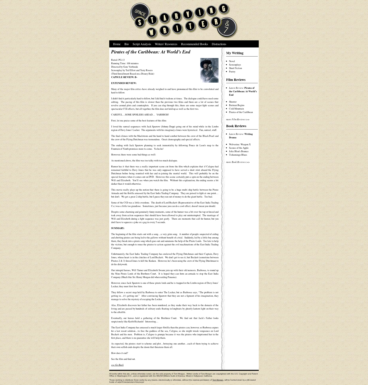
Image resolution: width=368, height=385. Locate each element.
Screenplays (235, 64)
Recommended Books (194, 44)
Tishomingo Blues (238, 154)
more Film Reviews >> (238, 119)
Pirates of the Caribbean (241, 112)
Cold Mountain (236, 108)
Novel (232, 61)
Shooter (233, 101)
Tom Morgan (217, 380)
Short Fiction (235, 68)
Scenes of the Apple (239, 147)
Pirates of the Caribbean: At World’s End (243, 91)
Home (117, 44)
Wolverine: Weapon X (240, 144)
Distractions (219, 44)
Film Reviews (236, 79)
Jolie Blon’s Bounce (239, 151)
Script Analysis (142, 44)
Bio (126, 44)
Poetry (232, 71)
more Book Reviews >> (238, 161)
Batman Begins (236, 105)
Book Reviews (236, 125)
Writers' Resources (166, 44)
